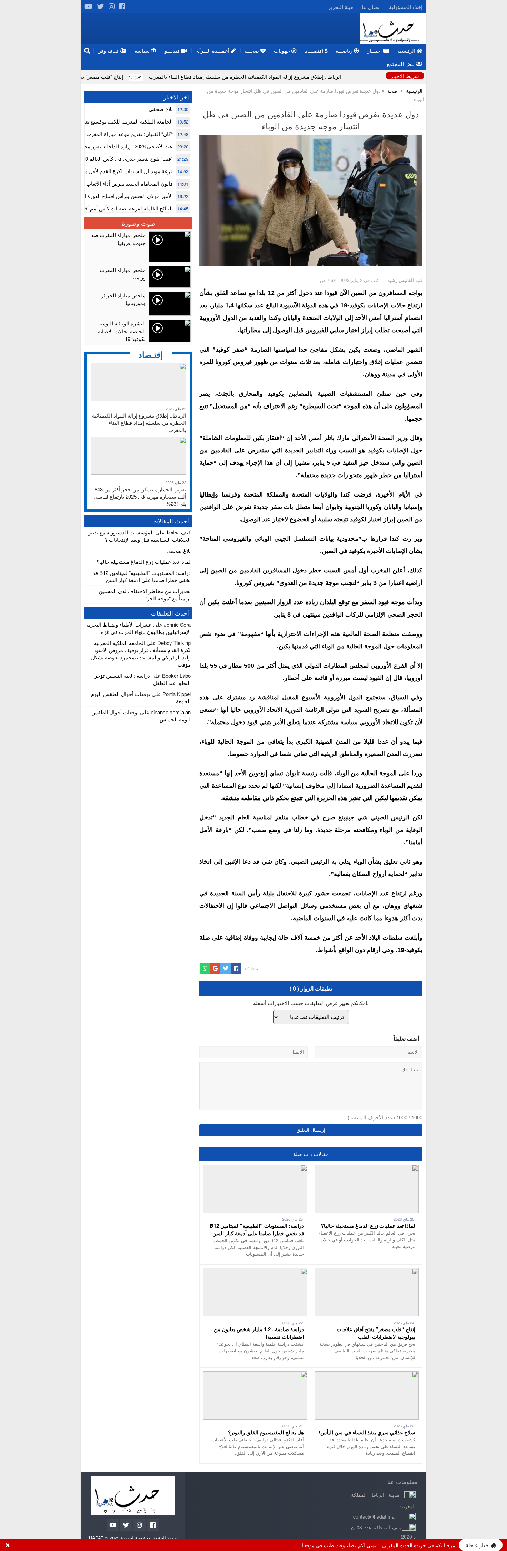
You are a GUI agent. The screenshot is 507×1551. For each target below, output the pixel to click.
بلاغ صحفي (161, 108)
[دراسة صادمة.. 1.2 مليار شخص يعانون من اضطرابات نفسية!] (255, 1271)
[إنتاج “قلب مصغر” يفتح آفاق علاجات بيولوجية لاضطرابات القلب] (367, 1271)
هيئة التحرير (341, 6)
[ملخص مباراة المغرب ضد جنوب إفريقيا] (138, 246)
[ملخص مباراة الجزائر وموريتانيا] (138, 303)
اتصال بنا (371, 6)
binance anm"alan (171, 712)
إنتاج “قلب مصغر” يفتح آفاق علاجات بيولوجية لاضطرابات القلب (120, 76)
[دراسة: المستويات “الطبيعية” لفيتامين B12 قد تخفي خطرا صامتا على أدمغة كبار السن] (255, 1168)
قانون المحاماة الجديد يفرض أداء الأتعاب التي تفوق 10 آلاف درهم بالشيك (94, 183)
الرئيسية (414, 91)
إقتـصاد (150, 354)
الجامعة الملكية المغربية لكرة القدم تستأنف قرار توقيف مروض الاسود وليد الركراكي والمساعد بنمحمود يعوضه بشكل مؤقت (141, 653)
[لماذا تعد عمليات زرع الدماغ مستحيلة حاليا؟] (367, 1168)
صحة (392, 91)
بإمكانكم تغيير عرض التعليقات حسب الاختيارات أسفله (311, 1003)
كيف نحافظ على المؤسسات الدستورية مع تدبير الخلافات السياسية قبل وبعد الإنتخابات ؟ (139, 536)
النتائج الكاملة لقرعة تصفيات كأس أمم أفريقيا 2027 (117, 208)
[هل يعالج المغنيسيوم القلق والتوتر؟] (255, 1374)
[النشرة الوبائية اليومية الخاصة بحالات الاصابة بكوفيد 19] (138, 331)
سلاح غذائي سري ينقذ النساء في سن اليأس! (367, 1432)
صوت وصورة (138, 222)
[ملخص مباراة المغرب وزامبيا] (138, 276)
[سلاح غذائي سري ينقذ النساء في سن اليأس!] (367, 1374)
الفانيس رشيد (401, 280)
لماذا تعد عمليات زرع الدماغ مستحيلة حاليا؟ (368, 1225)
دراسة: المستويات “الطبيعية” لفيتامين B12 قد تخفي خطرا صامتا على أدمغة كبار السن (257, 1229)
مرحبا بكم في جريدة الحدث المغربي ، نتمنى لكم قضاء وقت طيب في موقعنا (378, 1545)
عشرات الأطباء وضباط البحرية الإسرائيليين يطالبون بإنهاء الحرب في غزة (138, 628)
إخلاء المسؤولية (406, 6)
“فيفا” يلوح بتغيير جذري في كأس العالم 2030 (125, 158)
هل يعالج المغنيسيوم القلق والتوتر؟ (266, 1432)
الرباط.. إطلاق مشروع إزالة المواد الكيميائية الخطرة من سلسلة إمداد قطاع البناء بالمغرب (310, 76)
